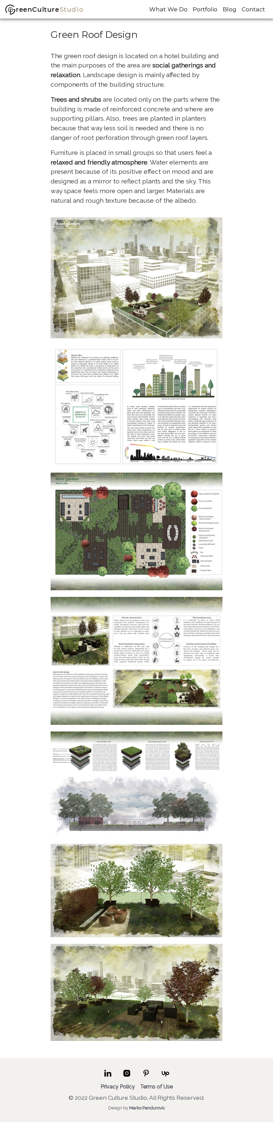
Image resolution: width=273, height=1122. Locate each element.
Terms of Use (156, 1086)
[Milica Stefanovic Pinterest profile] (146, 1076)
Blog (229, 9)
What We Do (168, 9)
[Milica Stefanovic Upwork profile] (165, 1076)
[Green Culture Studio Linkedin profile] (108, 1076)
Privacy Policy (118, 1086)
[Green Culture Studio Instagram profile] (126, 1076)
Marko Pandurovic (147, 1107)
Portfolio (205, 9)
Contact (253, 9)
